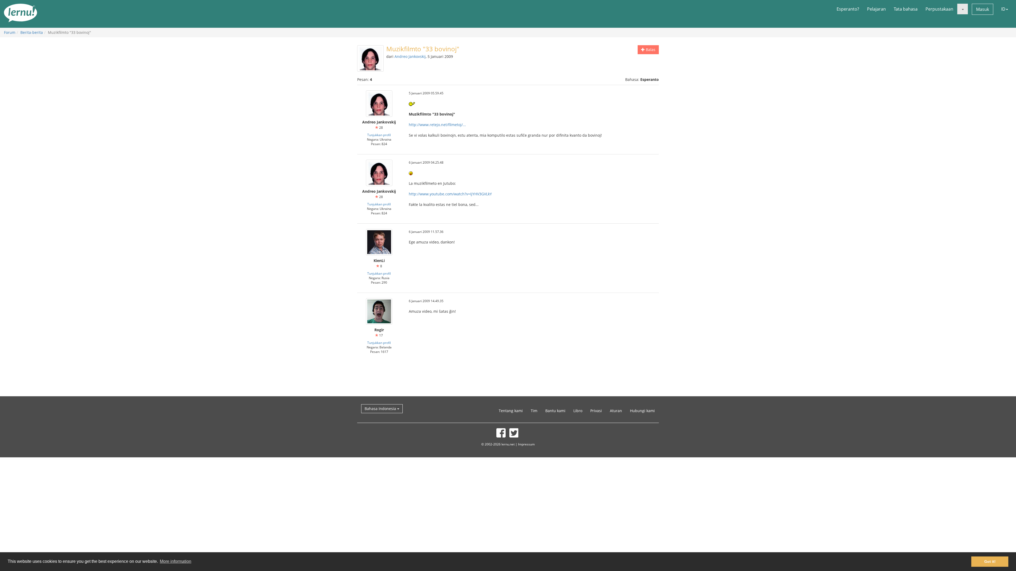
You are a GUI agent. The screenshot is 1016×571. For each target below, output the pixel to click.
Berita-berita (31, 32)
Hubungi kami (642, 410)
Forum (9, 32)
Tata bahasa (906, 9)
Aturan (616, 410)
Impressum (526, 444)
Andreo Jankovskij (410, 56)
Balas (650, 49)
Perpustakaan (939, 9)
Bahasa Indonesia (381, 408)
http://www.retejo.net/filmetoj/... (437, 124)
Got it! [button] (990, 561)
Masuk (982, 9)
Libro (577, 410)
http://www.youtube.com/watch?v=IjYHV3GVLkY (450, 193)
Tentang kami (511, 410)
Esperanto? (848, 9)
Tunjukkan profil (379, 135)
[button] (962, 9)
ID (1003, 9)
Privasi (596, 410)
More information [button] (175, 561)
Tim (534, 410)
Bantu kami (555, 410)
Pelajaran (876, 9)
